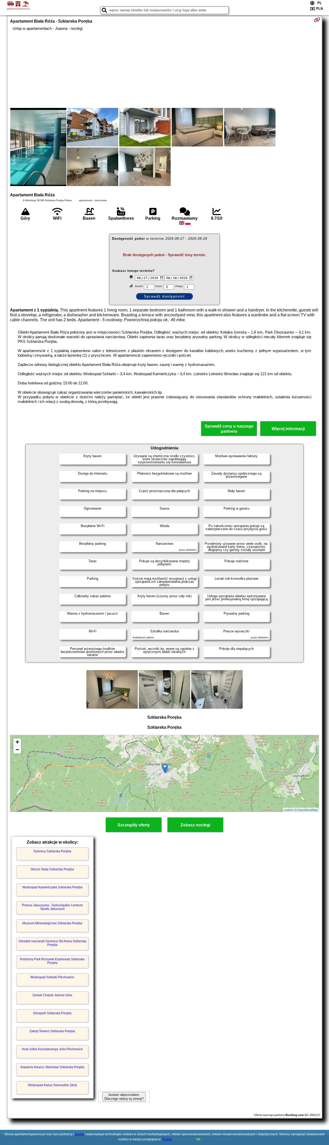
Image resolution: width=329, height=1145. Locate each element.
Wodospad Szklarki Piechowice (52, 977)
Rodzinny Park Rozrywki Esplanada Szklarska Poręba (52, 961)
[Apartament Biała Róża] (38, 147)
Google (79, 1134)
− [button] (17, 749)
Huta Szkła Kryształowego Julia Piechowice (52, 1049)
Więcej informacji (288, 429)
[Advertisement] (164, 69)
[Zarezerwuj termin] (317, 20)
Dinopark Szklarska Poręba (52, 1013)
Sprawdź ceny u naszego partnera (229, 428)
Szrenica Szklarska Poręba (52, 851)
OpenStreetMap (307, 810)
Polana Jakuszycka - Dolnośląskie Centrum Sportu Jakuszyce (52, 907)
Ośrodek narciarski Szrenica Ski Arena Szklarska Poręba (52, 943)
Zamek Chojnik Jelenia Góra (52, 995)
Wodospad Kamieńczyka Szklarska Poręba (52, 887)
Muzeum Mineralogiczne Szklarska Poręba (52, 923)
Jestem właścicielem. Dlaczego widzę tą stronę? (124, 1097)
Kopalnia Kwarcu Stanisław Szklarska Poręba (52, 1067)
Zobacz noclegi (195, 825)
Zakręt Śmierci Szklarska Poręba (52, 1031)
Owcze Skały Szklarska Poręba (52, 869)
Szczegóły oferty (133, 825)
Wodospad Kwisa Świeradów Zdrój (52, 1085)
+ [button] (17, 742)
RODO (167, 1139)
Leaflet (288, 810)
